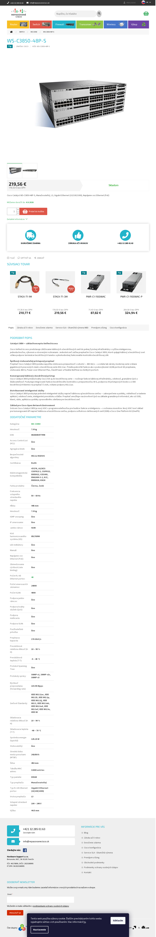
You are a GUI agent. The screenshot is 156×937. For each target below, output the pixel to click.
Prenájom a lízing (91, 857)
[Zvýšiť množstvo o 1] (17, 209)
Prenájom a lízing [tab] (99, 327)
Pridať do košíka (36, 211)
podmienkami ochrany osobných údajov (51, 906)
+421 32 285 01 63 (34, 830)
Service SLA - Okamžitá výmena (98, 852)
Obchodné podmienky (94, 862)
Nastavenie (39, 929)
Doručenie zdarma (92, 842)
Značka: (22, 46)
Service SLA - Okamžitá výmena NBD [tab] (72, 327)
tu (84, 922)
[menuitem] (18, 24)
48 (32, 577)
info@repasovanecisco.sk (36, 841)
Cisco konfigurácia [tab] (118, 327)
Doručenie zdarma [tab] (44, 327)
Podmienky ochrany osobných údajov (101, 867)
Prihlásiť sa (15, 913)
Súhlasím (118, 920)
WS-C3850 (35, 424)
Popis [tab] (11, 327)
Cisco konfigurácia (92, 847)
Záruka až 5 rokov (92, 837)
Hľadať (99, 13)
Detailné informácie (16, 219)
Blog (86, 832)
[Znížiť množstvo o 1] (17, 213)
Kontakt (87, 872)
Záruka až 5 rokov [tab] (25, 327)
